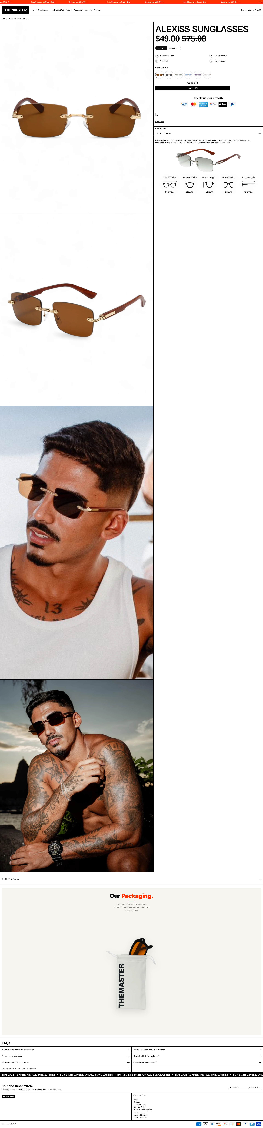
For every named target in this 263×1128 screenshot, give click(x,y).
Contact (136, 1102)
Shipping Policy (139, 1107)
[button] (251, 10)
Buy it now (192, 88)
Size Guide (159, 122)
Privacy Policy (139, 1112)
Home (4, 19)
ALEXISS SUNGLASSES (19, 19)
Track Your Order (140, 1117)
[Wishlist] (157, 115)
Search (136, 1099)
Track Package (139, 1105)
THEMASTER (11, 1123)
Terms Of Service (140, 1115)
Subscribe (253, 1088)
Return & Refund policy (142, 1110)
